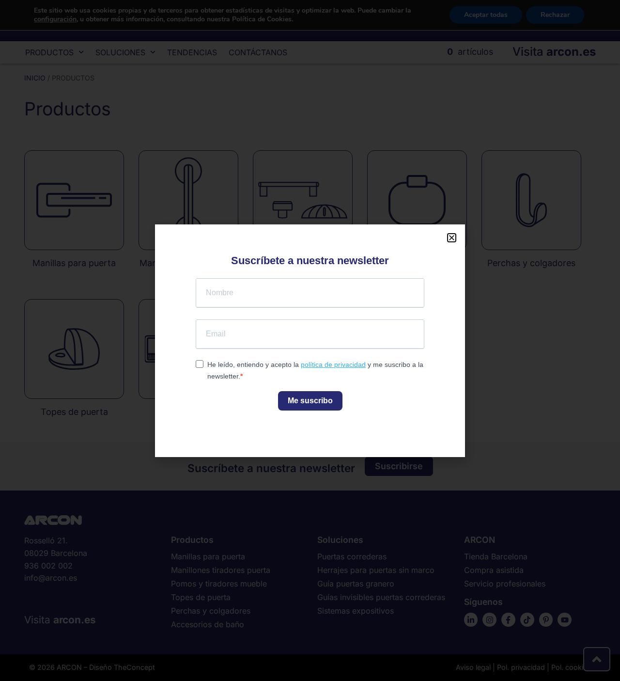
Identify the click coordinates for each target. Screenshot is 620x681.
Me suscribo (310, 400)
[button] (451, 237)
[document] (310, 340)
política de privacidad (333, 364)
